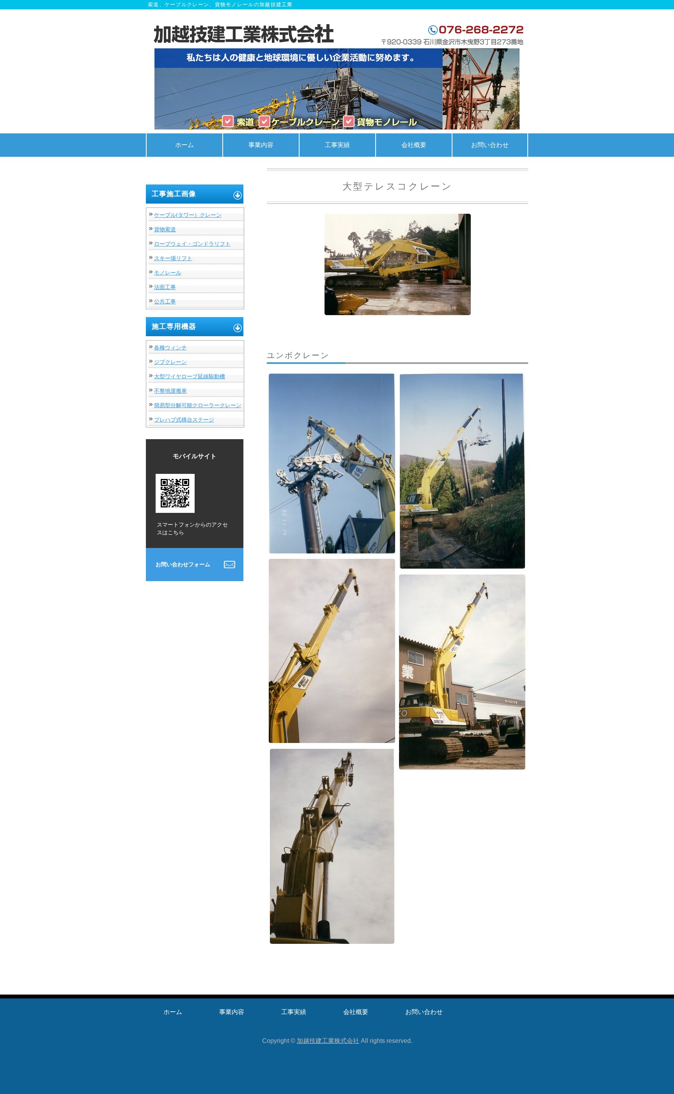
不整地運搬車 (170, 391)
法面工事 (165, 287)
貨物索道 (165, 229)
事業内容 (260, 145)
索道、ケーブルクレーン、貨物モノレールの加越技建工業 (245, 34)
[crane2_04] (332, 737)
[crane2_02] (332, 547)
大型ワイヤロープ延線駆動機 (189, 376)
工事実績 (337, 145)
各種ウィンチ (170, 347)
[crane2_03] (462, 562)
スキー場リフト (173, 258)
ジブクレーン (170, 362)
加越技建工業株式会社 (328, 1040)
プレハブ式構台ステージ (184, 420)
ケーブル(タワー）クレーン (188, 215)
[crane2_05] (462, 763)
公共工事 (165, 301)
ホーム (184, 145)
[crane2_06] (332, 937)
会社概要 (413, 145)
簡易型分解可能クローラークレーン (197, 405)
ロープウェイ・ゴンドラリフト (192, 244)
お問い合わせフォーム (183, 564)
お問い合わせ (490, 145)
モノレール (167, 273)
